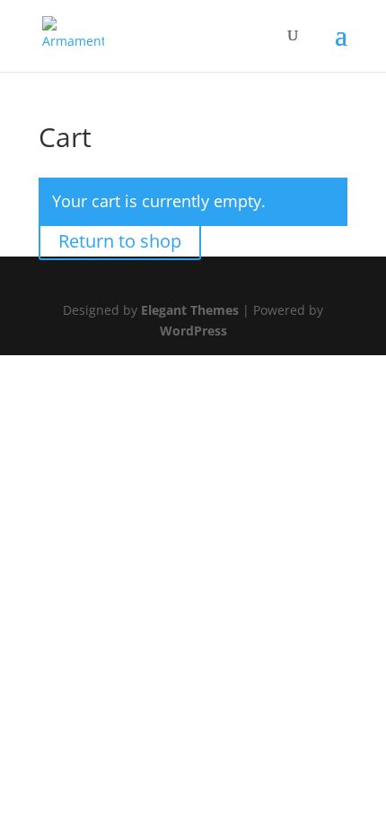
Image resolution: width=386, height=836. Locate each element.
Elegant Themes (190, 309)
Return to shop (119, 241)
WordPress (193, 330)
